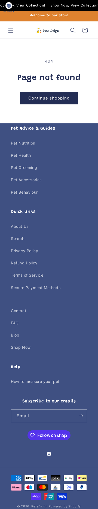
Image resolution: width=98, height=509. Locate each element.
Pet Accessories (26, 179)
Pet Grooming (24, 167)
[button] (11, 30)
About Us (20, 226)
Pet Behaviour (24, 192)
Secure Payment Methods (35, 287)
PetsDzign (39, 506)
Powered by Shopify (65, 506)
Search (17, 238)
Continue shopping (49, 98)
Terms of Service (27, 275)
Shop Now (21, 347)
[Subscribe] (81, 415)
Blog (15, 335)
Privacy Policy (24, 250)
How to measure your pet (35, 381)
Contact (18, 310)
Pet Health (21, 155)
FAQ (15, 323)
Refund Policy (24, 263)
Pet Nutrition (23, 143)
